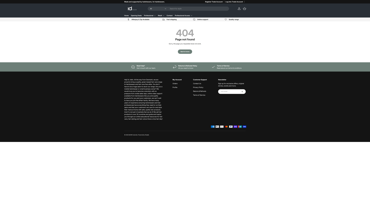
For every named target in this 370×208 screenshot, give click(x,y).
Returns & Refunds (199, 91)
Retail (160, 15)
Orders (175, 83)
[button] (244, 8)
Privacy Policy (198, 87)
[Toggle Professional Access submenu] (191, 15)
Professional (148, 15)
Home (126, 15)
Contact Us (197, 83)
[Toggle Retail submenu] (163, 15)
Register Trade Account (214, 2)
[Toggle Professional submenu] (155, 15)
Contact (170, 15)
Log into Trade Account (234, 2)
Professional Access (182, 15)
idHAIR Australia (133, 135)
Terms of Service (199, 95)
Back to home (185, 51)
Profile (175, 87)
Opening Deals (136, 15)
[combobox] (188, 9)
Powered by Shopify (143, 135)
